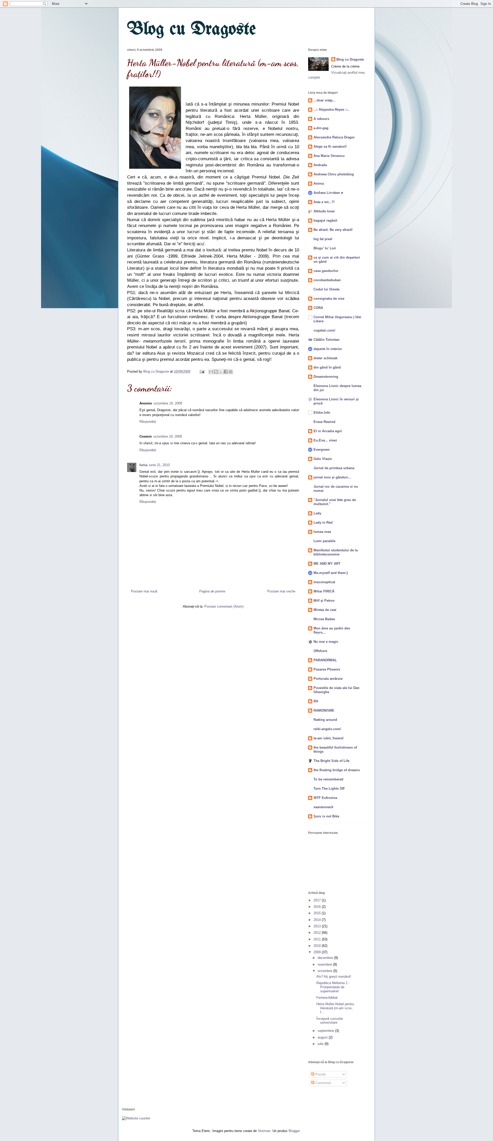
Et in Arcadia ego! (328, 431)
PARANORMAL (325, 660)
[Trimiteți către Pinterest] (230, 371)
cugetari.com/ (324, 330)
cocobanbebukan (327, 280)
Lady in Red (323, 522)
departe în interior (328, 349)
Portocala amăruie (328, 679)
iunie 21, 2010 (159, 465)
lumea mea (322, 532)
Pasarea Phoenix (327, 669)
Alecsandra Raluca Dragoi (334, 137)
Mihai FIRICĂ (324, 591)
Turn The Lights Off (329, 788)
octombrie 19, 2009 (168, 403)
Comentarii (322, 1083)
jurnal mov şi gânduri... (332, 477)
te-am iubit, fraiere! (329, 738)
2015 (318, 913)
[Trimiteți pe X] (220, 371)
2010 (318, 946)
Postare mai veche (281, 591)
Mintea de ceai (325, 610)
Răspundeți (147, 421)
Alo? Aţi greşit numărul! (333, 976)
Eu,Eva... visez (325, 440)
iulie (321, 1044)
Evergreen (322, 449)
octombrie (325, 971)
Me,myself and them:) (331, 573)
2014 (318, 920)
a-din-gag (321, 128)
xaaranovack (323, 807)
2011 (318, 939)
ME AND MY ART (327, 563)
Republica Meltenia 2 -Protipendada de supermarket (332, 987)
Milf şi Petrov (324, 600)
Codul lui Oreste (326, 289)
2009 (318, 952)
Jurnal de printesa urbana (334, 468)
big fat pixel (323, 239)
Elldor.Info (322, 412)
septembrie (326, 1031)
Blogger (294, 1131)
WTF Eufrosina (325, 798)
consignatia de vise (329, 298)
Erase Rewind (324, 422)
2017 (318, 900)
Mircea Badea (324, 619)
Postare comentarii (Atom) (223, 606)
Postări (320, 1074)
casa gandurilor (326, 271)
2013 (318, 926)
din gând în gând (327, 367)
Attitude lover (324, 211)
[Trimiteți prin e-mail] (211, 371)
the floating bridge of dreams (337, 770)
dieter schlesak (325, 358)
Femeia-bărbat (327, 997)
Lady (317, 513)
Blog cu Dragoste (191, 29)
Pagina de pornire (212, 591)
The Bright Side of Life (331, 761)
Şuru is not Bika (326, 816)
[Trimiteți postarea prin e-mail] (201, 371)
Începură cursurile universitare (329, 1021)
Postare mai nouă (144, 591)
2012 (318, 933)
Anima (319, 183)
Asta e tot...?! (324, 202)
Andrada (320, 165)
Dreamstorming (326, 377)
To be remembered (328, 779)
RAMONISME (324, 710)
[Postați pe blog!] (216, 371)
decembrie (326, 958)
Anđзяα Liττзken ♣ (328, 193)
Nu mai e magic (326, 642)
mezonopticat (324, 582)
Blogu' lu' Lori (325, 248)
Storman (264, 1131)
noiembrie (325, 964)
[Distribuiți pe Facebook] (225, 371)
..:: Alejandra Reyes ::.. (331, 109)
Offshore (320, 651)
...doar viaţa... (324, 100)
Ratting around (325, 720)
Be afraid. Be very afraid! (333, 230)
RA (316, 701)
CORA (318, 308)
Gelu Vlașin (323, 459)
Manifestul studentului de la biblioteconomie (336, 552)
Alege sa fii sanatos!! (330, 146)
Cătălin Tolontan (326, 340)
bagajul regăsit (325, 220)
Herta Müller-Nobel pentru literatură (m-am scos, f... (335, 1008)
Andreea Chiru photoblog (334, 174)
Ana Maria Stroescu (329, 156)
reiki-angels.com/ (327, 729)
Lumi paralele (324, 541)
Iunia (143, 465)
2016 (318, 907)
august (323, 1037)
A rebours (321, 119)
